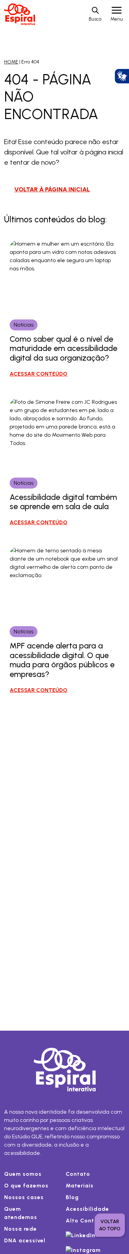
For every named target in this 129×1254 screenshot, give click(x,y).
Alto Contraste (87, 1220)
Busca (95, 19)
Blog (72, 1197)
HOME (11, 62)
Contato (78, 1174)
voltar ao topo (109, 1225)
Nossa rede (20, 1229)
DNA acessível (24, 1240)
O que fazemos (26, 1185)
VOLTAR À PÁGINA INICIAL (52, 189)
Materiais (80, 1185)
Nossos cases (24, 1197)
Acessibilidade (87, 1209)
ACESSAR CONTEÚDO (38, 374)
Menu (116, 19)
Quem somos (23, 1174)
